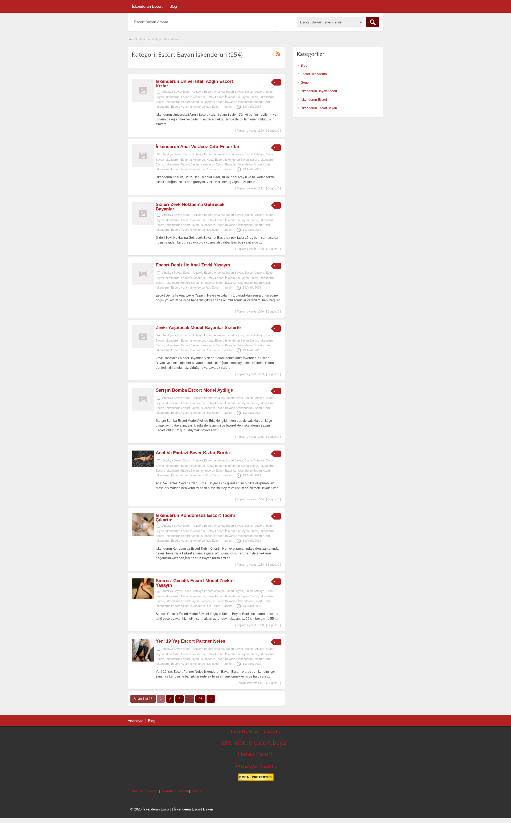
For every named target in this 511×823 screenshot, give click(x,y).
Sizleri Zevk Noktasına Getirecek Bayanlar (190, 207)
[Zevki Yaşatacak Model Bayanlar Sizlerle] (143, 347)
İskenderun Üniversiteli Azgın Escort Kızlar (194, 83)
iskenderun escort (256, 731)
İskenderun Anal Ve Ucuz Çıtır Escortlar (198, 146)
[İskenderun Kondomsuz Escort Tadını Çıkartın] (143, 535)
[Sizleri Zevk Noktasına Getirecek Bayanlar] (143, 224)
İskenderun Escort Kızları (172, 106)
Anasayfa (135, 721)
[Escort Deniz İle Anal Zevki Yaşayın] (143, 284)
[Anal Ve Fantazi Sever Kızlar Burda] (143, 466)
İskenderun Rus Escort (205, 106)
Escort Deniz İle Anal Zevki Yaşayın (193, 264)
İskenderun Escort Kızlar (254, 101)
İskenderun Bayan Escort (241, 97)
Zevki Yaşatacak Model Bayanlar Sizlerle (198, 327)
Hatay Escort (215, 97)
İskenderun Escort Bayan (182, 101)
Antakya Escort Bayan (228, 91)
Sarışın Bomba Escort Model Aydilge (194, 390)
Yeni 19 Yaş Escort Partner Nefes (190, 641)
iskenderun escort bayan (255, 742)
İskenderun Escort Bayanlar (218, 101)
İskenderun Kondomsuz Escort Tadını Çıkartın (195, 517)
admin (228, 106)
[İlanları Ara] (372, 22)
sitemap (197, 791)
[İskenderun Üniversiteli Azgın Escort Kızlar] (143, 101)
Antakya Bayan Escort (176, 91)
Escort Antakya (254, 91)
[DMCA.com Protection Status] (256, 780)
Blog (173, 6)
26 (200, 699)
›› (211, 699)
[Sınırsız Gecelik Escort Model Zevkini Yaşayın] (143, 598)
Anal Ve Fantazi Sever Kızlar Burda (193, 452)
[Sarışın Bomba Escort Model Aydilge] (143, 409)
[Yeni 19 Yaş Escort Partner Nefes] (143, 660)
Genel (305, 82)
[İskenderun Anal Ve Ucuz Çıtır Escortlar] (143, 166)
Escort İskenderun (193, 97)
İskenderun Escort (147, 6)
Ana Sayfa (135, 39)
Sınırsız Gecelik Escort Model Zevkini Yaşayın (195, 583)
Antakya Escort (203, 91)
